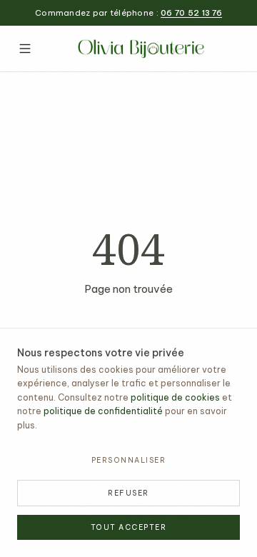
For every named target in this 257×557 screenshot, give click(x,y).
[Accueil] (142, 48)
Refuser (128, 493)
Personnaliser (128, 460)
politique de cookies (175, 397)
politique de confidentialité (103, 411)
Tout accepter (129, 527)
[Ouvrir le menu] (25, 48)
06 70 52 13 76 (191, 13)
